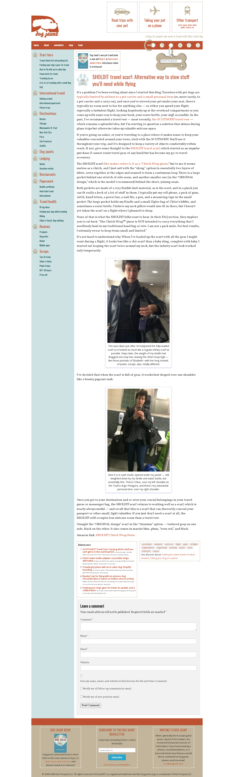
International (45, 195)
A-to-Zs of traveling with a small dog (55, 82)
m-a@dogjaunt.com (173, 763)
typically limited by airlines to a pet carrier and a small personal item (125, 97)
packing (173, 547)
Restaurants (48, 174)
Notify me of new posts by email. (101, 697)
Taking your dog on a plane (164, 558)
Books (42, 241)
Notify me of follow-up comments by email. (107, 688)
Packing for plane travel (174, 554)
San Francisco (46, 141)
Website (84, 662)
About (46, 45)
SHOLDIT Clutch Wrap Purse (115, 535)
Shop (71, 45)
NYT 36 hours (46, 270)
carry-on (169, 544)
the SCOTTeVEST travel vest (170, 119)
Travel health (48, 201)
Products (43, 232)
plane (182, 547)
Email (84, 649)
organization (148, 547)
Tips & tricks (45, 257)
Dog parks (44, 236)
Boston (43, 119)
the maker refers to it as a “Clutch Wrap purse (136, 164)
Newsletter (59, 45)
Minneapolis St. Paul (48, 128)
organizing (162, 547)
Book (80, 45)
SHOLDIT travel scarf (145, 148)
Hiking (42, 216)
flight (178, 544)
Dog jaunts (47, 151)
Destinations (48, 113)
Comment (86, 619)
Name (84, 636)
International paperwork (50, 103)
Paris (42, 136)
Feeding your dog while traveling (53, 211)
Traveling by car (46, 78)
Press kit (43, 274)
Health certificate (47, 186)
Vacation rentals (47, 168)
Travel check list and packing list (54, 60)
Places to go (45, 107)
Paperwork (46, 181)
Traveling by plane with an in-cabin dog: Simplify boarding (107, 568)
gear (185, 544)
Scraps (44, 251)
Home (36, 45)
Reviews (45, 226)
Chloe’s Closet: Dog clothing (52, 220)
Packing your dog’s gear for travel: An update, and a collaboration (109, 589)
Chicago (43, 123)
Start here (46, 54)
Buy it (102, 59)
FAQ (41, 87)
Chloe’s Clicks (46, 261)
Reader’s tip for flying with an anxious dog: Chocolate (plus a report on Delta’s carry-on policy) (108, 577)
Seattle (43, 145)
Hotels (42, 164)
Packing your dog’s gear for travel (54, 65)
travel (156, 551)
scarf (190, 547)
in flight (193, 544)
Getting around (46, 98)
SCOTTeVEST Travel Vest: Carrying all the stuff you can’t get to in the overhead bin (108, 550)
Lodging (45, 158)
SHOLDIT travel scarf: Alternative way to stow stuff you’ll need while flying (141, 80)
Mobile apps (45, 245)
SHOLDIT (146, 551)
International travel (52, 92)
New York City (45, 132)
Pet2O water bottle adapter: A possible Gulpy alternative (106, 559)
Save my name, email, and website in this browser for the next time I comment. (123, 681)
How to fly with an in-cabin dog (53, 69)
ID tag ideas (45, 207)
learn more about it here (57, 761)
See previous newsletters (117, 764)
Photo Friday (45, 266)
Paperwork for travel (49, 73)
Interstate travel (47, 191)
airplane (158, 544)
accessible (147, 544)
